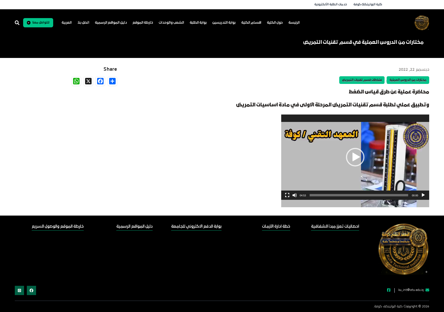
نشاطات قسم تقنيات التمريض (362, 80)
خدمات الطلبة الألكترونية (330, 4)
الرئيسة (294, 22)
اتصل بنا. (83, 22)
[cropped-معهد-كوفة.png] (421, 22)
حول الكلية (275, 22)
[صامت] (294, 195)
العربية (67, 22)
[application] (355, 157)
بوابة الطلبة (198, 22)
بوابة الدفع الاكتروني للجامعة (196, 226)
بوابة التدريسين (224, 22)
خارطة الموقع (143, 22)
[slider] (359, 195)
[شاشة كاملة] (287, 195)
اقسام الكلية (251, 22)
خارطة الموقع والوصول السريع (58, 226)
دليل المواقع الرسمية (111, 22)
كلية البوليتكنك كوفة (367, 4)
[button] (355, 157)
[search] (17, 22)
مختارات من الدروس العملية (407, 80)
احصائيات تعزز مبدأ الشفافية (335, 226)
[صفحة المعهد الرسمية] (386, 290)
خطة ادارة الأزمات (276, 226)
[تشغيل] (423, 195)
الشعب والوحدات (171, 22)
